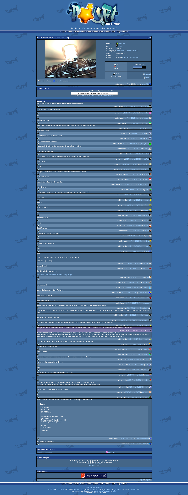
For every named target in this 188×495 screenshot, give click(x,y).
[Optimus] (150, 174)
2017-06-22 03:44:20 (133, 298)
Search (107, 32)
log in (142, 480)
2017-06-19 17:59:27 (136, 138)
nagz (147, 375)
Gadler (146, 308)
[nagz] (150, 375)
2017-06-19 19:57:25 (133, 174)
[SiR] (150, 277)
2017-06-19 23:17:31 (135, 200)
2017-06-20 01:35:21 (134, 215)
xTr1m (147, 205)
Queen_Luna (144, 144)
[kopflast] (150, 226)
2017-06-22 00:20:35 (128, 293)
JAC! (147, 365)
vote (88, 28)
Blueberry (145, 349)
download (147, 74)
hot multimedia (144, 293)
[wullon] (150, 354)
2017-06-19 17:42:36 (136, 128)
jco (42, 81)
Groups (76, 32)
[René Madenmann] (150, 439)
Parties (83, 32)
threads (110, 95)
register (148, 480)
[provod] (150, 397)
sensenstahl (144, 164)
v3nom (146, 179)
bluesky (105, 95)
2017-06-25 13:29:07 (134, 354)
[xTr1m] (150, 205)
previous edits (94, 466)
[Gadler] (150, 308)
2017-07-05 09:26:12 (134, 370)
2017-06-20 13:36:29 (136, 236)
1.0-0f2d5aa (60, 489)
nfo (149, 38)
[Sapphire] (150, 288)
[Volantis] (150, 263)
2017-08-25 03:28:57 (132, 392)
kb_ (147, 138)
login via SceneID (98, 476)
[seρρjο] (150, 370)
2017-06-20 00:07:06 (133, 210)
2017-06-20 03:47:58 (133, 226)
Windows (120, 43)
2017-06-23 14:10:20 (137, 330)
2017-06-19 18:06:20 (130, 144)
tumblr (99, 95)
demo (119, 46)
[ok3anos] (150, 282)
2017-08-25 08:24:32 (134, 397)
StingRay (145, 159)
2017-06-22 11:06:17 (133, 303)
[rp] (150, 133)
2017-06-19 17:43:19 (137, 133)
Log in (64, 32)
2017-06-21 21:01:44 (136, 277)
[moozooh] (150, 392)
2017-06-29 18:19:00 (134, 360)
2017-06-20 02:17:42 (134, 220)
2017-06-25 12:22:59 (132, 349)
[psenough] (150, 118)
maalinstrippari (144, 320)
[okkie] (150, 231)
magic (147, 246)
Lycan (147, 200)
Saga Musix (145, 106)
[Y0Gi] (150, 190)
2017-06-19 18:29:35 (130, 164)
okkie (147, 231)
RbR (147, 154)
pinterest (94, 95)
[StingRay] (150, 159)
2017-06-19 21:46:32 (132, 195)
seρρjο (146, 370)
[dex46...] (150, 210)
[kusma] (150, 215)
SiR (147, 277)
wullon (146, 354)
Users (89, 32)
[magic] (150, 246)
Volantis (146, 263)
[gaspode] (150, 303)
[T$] (150, 444)
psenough (145, 118)
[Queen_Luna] (150, 144)
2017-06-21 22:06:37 (132, 288)
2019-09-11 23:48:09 (137, 444)
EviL (147, 241)
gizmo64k (59, 81)
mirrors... (148, 78)
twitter (89, 95)
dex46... (146, 210)
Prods (70, 32)
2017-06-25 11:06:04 (136, 344)
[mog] (150, 344)
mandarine (78, 489)
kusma (146, 215)
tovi (147, 236)
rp (148, 133)
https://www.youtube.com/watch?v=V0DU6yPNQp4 (54, 275)
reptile (147, 360)
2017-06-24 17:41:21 (135, 339)
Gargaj (146, 149)
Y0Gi (147, 190)
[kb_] (150, 138)
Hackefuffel (60, 38)
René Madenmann (142, 439)
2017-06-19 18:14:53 (134, 149)
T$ (148, 444)
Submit (123, 32)
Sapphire (145, 288)
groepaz (146, 325)
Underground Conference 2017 (127, 51)
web (66, 38)
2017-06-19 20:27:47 (134, 179)
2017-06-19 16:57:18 (131, 113)
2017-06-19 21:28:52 (135, 190)
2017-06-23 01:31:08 (133, 325)
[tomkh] (150, 339)
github (115, 491)
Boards (95, 32)
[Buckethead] (150, 169)
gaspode (146, 303)
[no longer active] (150, 185)
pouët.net (51, 489)
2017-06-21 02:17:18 (133, 263)
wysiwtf (146, 220)
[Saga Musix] (150, 106)
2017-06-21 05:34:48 (133, 269)
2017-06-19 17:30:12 (132, 118)
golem (147, 380)
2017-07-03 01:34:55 (135, 365)
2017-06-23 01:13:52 (134, 308)
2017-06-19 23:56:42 (134, 205)
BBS (113, 32)
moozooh (145, 392)
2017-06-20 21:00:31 (135, 246)
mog (147, 344)
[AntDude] (150, 269)
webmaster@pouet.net (103, 491)
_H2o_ (83, 28)
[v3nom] (150, 179)
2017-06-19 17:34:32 (134, 123)
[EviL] (150, 241)
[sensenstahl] (150, 164)
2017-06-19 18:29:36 (130, 169)
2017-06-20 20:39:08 (136, 241)
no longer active (143, 185)
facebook (83, 95)
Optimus (146, 174)
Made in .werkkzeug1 (44, 452)
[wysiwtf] (150, 220)
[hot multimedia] (150, 293)
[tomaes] (150, 123)
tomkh (147, 339)
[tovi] (150, 236)
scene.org (93, 489)
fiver (147, 251)
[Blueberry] (150, 349)
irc (139, 489)
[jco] (39, 81)
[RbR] (150, 154)
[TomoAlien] (150, 113)
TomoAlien (145, 113)
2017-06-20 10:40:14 (135, 231)
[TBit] (150, 128)
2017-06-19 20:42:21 (128, 185)
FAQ (118, 32)
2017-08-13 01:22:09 (135, 387)
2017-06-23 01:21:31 (128, 320)
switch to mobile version (94, 487)
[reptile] (150, 360)
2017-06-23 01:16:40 (131, 315)
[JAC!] (150, 365)
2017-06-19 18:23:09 (132, 159)
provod (146, 397)
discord (132, 489)
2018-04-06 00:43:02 (126, 439)
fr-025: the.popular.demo (130, 58)
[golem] (150, 380)
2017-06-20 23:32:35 (136, 251)
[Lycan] (150, 200)
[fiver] (150, 251)
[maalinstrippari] (150, 320)
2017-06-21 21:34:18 (133, 282)
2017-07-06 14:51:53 (135, 375)
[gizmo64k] (54, 81)
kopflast (146, 226)
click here (96, 464)
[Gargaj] (150, 149)
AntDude (146, 269)
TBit (147, 128)
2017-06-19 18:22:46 (136, 154)
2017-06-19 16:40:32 (131, 106)
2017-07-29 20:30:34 (134, 380)
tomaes (146, 123)
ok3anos (146, 282)
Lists (102, 32)
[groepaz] (150, 325)
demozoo (147, 76)
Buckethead (145, 169)
